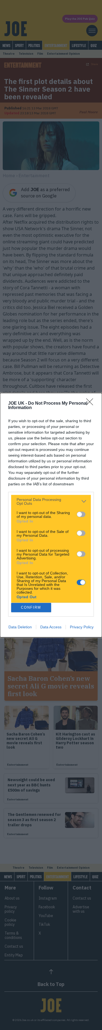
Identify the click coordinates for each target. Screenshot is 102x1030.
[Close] (91, 403)
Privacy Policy (82, 627)
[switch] (81, 514)
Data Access (50, 627)
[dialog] (51, 515)
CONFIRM (31, 607)
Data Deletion (20, 627)
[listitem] (51, 501)
